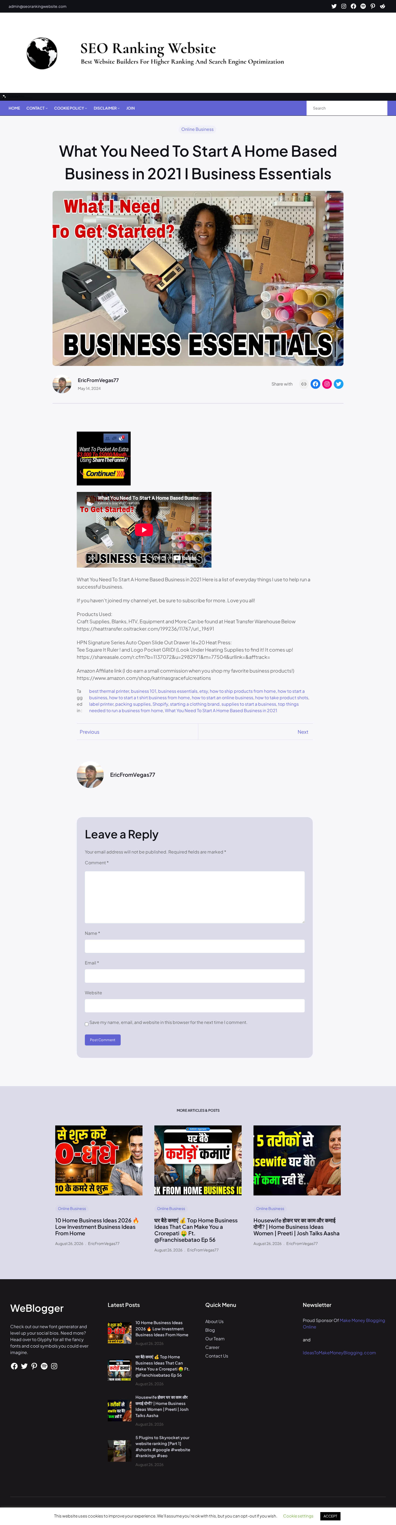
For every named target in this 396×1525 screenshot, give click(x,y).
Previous (89, 732)
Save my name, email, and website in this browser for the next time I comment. (168, 1022)
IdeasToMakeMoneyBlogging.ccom (339, 1352)
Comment (97, 862)
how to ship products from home (243, 691)
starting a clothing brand (195, 704)
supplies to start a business (248, 704)
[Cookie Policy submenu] (86, 108)
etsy (203, 691)
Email (92, 963)
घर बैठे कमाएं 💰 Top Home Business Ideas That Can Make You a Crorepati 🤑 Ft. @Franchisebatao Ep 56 (196, 1230)
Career (212, 1347)
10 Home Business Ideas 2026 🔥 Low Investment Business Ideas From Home (97, 1226)
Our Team (215, 1338)
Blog (210, 1330)
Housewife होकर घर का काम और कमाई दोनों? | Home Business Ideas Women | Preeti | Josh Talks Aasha (296, 1226)
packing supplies (133, 704)
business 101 (143, 691)
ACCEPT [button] (330, 1516)
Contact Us (216, 1356)
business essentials (177, 691)
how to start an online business (222, 697)
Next (303, 732)
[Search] (377, 108)
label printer (101, 704)
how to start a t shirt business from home (149, 697)
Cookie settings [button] (298, 1515)
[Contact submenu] (47, 108)
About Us (214, 1321)
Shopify (160, 704)
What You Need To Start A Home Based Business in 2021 (221, 710)
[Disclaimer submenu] (118, 108)
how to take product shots (281, 697)
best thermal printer (109, 691)
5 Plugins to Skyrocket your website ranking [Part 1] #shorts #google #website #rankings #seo (163, 1446)
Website (93, 992)
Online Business (197, 129)
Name (92, 933)
